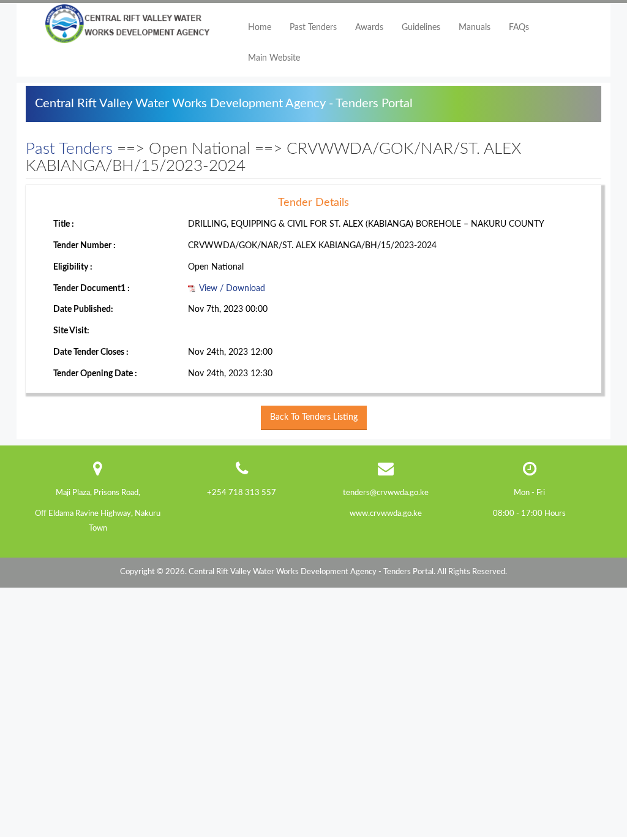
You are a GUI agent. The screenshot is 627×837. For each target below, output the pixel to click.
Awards (369, 27)
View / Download (231, 288)
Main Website (274, 58)
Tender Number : (84, 245)
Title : (63, 224)
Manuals (474, 27)
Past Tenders (313, 27)
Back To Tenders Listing (314, 417)
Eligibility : (72, 267)
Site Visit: (71, 331)
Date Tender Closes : (91, 352)
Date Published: (83, 309)
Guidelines (421, 27)
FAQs (519, 27)
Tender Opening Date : (95, 373)
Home (259, 27)
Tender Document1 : (91, 288)
